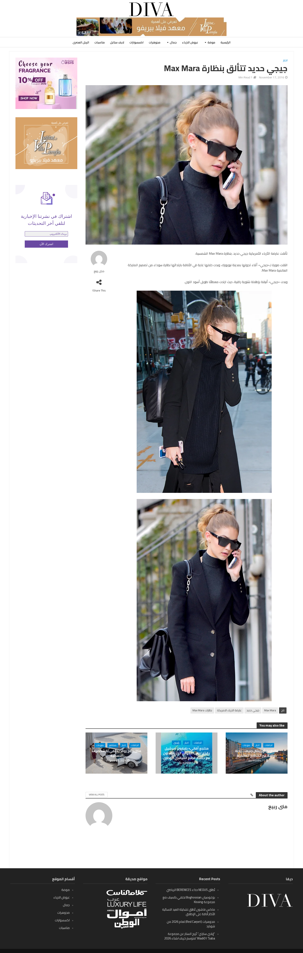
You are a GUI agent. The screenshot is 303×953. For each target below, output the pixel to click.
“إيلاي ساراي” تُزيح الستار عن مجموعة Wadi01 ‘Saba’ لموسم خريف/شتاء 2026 (189, 936)
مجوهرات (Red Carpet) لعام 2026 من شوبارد (191, 924)
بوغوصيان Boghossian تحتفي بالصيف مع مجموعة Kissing (189, 899)
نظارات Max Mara (202, 710)
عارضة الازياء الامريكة (229, 710)
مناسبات (99, 42)
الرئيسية (225, 42)
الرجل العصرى (81, 42)
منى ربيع (99, 271)
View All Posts (96, 795)
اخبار (285, 60)
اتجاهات (268, 745)
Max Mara (270, 710)
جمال (173, 42)
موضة (211, 42)
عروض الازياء (190, 42)
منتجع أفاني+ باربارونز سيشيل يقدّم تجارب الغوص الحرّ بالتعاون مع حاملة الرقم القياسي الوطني (186, 753)
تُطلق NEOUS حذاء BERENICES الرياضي (190, 890)
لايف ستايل (117, 42)
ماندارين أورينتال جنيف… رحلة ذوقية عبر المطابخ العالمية (256, 753)
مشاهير (112, 745)
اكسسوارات (136, 42)
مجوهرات (154, 42)
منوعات (246, 745)
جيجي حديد (253, 710)
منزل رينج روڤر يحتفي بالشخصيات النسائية (116, 753)
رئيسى (176, 743)
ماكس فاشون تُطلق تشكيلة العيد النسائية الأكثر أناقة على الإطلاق (188, 912)
